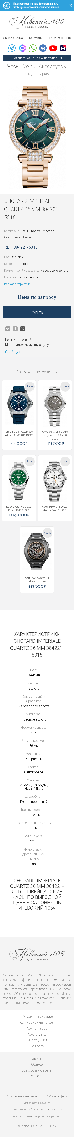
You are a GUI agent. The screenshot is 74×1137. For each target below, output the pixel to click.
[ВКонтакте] (7, 328)
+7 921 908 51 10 (60, 38)
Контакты (35, 38)
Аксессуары (53, 67)
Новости (37, 1046)
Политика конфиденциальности (24, 1096)
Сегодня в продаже (37, 1016)
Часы (13, 67)
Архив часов (37, 1028)
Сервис (44, 74)
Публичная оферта (57, 1096)
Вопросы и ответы (37, 1070)
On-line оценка (13, 38)
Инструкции (37, 1040)
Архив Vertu (37, 1034)
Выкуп (29, 74)
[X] (22, 328)
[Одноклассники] (15, 328)
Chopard (35, 231)
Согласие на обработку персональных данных (37, 1109)
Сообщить (14, 352)
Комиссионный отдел (37, 1022)
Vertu (29, 67)
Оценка (37, 1064)
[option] (37, 137)
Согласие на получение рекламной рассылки (37, 1116)
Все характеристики (17, 284)
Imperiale (48, 231)
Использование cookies (37, 1103)
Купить (37, 312)
